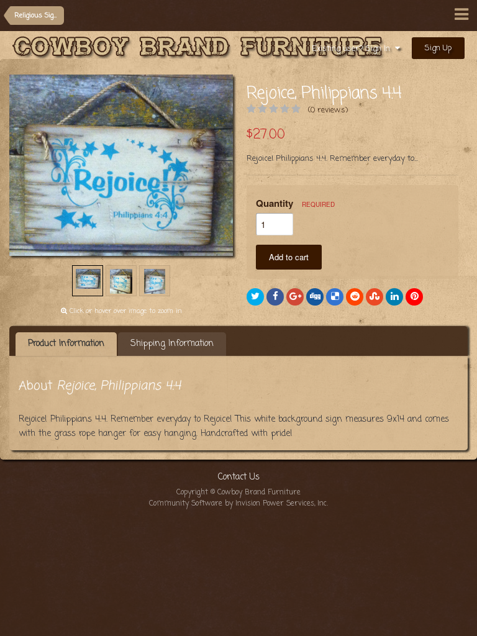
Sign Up (438, 48)
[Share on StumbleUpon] (374, 297)
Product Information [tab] (66, 343)
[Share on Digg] (315, 297)
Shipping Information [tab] (172, 343)
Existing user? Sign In (353, 49)
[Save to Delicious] (334, 297)
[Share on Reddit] (354, 297)
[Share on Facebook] (275, 297)
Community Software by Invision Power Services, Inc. (238, 503)
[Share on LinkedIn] (394, 297)
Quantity (295, 203)
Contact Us (239, 477)
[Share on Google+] (295, 297)
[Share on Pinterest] (414, 297)
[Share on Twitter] (255, 297)
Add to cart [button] (289, 257)
